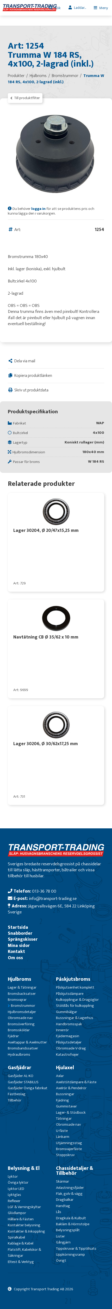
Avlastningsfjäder (70, 1187)
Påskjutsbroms (73, 979)
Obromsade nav (20, 1018)
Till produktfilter (27, 98)
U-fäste (62, 1130)
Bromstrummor (23, 1005)
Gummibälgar (66, 1012)
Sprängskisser (23, 939)
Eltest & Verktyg (21, 1262)
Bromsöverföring (21, 1024)
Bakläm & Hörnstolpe (72, 1224)
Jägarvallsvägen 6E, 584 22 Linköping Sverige (51, 909)
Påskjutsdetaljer (69, 1042)
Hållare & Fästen (21, 1219)
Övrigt (61, 1260)
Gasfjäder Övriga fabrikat (27, 1088)
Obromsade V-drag (71, 1048)
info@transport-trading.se (53, 898)
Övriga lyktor (18, 1182)
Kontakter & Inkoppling (26, 1231)
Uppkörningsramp (70, 1254)
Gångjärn (63, 1242)
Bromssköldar (19, 1030)
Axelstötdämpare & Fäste (76, 1082)
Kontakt (16, 951)
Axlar (60, 1076)
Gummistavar (66, 1106)
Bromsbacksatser (22, 993)
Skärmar (62, 1181)
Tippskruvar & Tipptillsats (76, 1248)
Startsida (18, 927)
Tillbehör (14, 1100)
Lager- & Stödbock (71, 1112)
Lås (58, 1212)
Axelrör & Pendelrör (71, 1088)
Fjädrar (13, 1036)
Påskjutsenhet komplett (75, 987)
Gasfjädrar (19, 1067)
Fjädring (62, 1100)
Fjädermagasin (67, 1036)
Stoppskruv (65, 1155)
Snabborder (20, 933)
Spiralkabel (16, 1237)
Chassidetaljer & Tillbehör (74, 1170)
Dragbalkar (64, 1199)
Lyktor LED (16, 1188)
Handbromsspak (69, 1024)
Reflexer (14, 1201)
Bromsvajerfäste (69, 1149)
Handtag (63, 1206)
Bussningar (65, 1094)
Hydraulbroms (19, 1054)
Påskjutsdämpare (69, 993)
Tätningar (64, 1118)
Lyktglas (14, 1194)
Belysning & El (24, 1168)
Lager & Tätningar (22, 987)
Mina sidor (19, 945)
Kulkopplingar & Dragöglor (77, 999)
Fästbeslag (17, 1094)
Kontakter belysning (24, 1225)
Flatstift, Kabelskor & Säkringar (24, 1252)
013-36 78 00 (44, 891)
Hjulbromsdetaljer (22, 1012)
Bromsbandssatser (23, 1048)
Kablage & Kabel (20, 1243)
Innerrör (62, 1030)
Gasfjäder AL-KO (20, 1076)
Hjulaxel (65, 1067)
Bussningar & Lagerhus (74, 1018)
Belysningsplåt (68, 1230)
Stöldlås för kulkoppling (75, 1005)
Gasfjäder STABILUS (23, 1082)
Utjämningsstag (69, 1143)
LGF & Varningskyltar (24, 1207)
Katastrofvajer (67, 1054)
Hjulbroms (19, 979)
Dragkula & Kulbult (71, 1218)
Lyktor (13, 1176)
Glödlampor (17, 1213)
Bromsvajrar (17, 999)
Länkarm (62, 1136)
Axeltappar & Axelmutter (27, 1042)
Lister (60, 1236)
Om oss (15, 958)
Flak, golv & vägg (69, 1193)
